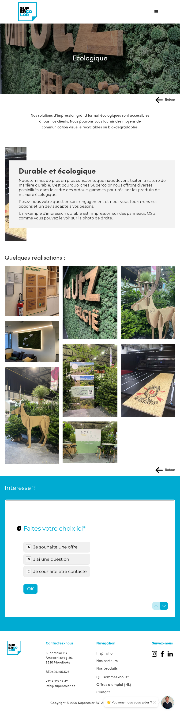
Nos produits (107, 669)
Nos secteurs (107, 661)
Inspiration (105, 653)
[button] (156, 11)
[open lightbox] (32, 291)
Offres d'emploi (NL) (113, 685)
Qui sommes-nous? (112, 677)
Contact (103, 692)
